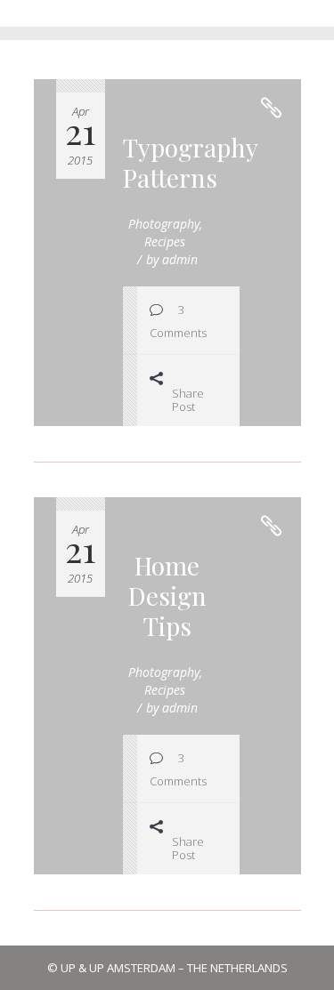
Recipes (164, 241)
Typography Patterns (190, 162)
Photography (164, 223)
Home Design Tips (167, 595)
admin (180, 259)
